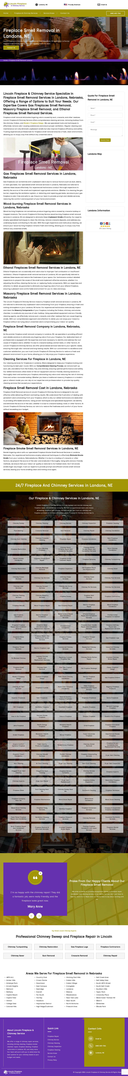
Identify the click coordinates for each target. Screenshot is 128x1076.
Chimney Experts (18, 781)
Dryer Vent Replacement (65, 781)
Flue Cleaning (18, 531)
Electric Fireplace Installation (42, 616)
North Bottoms (72, 1004)
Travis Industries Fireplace (89, 735)
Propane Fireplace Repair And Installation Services (18, 626)
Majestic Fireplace (89, 707)
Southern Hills (101, 989)
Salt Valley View (102, 980)
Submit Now (105, 140)
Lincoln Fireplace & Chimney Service (98, 1072)
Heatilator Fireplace (42, 707)
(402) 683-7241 (115, 13)
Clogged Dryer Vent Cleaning (18, 772)
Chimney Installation (112, 531)
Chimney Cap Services (42, 578)
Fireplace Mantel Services (112, 828)
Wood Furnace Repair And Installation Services (65, 615)
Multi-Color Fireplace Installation (65, 687)
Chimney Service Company (89, 772)
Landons (69, 989)
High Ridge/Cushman (44, 1006)
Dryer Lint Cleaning (65, 763)
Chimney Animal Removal (89, 745)
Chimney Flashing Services (18, 596)
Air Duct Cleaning (42, 763)
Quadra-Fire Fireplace (112, 716)
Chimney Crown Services (18, 578)
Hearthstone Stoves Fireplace (113, 735)
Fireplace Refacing (89, 559)
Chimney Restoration (18, 569)
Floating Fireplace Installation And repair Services (89, 828)
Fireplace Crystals (42, 688)
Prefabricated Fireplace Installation (112, 616)
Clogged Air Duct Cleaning (42, 772)
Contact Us (64, 13)
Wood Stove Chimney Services (18, 809)
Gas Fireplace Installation (18, 616)
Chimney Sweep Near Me (65, 790)
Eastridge (40, 989)
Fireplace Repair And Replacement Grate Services (42, 637)
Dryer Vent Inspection (112, 763)
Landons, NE (99, 1053)
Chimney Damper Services (42, 587)
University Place (102, 995)
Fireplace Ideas (18, 790)
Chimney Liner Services (18, 587)
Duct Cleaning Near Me (42, 790)
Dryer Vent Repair (42, 781)
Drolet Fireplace (18, 735)
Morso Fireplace (65, 735)
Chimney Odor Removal (42, 668)
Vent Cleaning (18, 763)
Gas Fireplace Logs (112, 638)
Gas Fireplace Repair (65, 605)
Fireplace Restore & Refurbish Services (42, 828)
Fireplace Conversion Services (89, 809)
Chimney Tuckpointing (112, 559)
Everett (39, 992)
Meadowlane (71, 995)
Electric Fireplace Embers (89, 677)
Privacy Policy (52, 1060)
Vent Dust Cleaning (89, 763)
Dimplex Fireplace (89, 716)
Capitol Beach (11, 995)
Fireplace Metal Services (18, 638)
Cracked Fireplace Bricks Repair (65, 828)
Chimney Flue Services (112, 578)
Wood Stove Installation (89, 799)
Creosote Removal (42, 531)
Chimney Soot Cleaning (18, 539)
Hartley (39, 998)
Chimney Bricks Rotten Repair (89, 658)
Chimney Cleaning (42, 523)
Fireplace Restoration (18, 549)
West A (99, 1001)
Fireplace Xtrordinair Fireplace (112, 725)
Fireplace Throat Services (18, 648)
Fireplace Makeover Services (65, 818)
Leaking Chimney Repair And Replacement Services (42, 658)
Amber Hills (10, 980)
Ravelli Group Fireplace (65, 745)
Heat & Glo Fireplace (18, 716)
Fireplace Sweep (65, 596)
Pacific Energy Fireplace (42, 725)
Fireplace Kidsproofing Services (89, 755)
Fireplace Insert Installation (18, 755)
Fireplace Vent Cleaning (89, 596)
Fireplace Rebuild (18, 605)
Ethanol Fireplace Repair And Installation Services (89, 615)
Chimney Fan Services (112, 587)
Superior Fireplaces (18, 698)
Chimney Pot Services (89, 587)
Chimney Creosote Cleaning (42, 539)
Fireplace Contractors (112, 596)
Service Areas (49, 13)
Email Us (104, 5)
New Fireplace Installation (112, 539)
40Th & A (9, 977)
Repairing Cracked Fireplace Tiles (65, 658)
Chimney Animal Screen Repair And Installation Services (89, 549)
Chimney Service (65, 523)
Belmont (9, 989)
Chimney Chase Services (65, 578)
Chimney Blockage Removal (42, 568)
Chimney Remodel (89, 818)
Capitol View (11, 998)
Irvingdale (70, 986)
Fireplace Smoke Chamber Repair (65, 559)
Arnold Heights (12, 986)
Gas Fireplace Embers (112, 677)
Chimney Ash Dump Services (65, 587)
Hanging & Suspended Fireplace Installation (112, 809)
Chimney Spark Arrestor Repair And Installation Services (65, 549)
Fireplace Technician (112, 790)
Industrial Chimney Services (112, 648)
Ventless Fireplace (65, 809)
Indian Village (71, 983)
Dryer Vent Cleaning (112, 755)
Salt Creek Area (102, 977)
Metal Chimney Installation (18, 559)
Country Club (41, 977)
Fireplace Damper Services (89, 638)
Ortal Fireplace (89, 725)
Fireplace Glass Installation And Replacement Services (42, 626)
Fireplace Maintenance (42, 799)
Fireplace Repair (65, 539)
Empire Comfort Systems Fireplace (18, 745)
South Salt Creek (102, 986)
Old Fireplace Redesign (89, 668)
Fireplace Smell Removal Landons (20, 60)
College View (11, 1004)
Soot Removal (65, 531)
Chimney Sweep (18, 523)
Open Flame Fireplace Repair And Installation (18, 818)
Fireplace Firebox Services (65, 638)
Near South (70, 1001)
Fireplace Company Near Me (18, 799)
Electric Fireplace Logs (42, 648)
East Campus (41, 986)
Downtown (40, 983)
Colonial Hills (11, 1006)
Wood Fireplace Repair (42, 605)
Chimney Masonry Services (42, 596)
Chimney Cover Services (89, 578)
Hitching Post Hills (73, 977)
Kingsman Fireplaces (89, 698)
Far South (40, 995)
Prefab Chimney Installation (65, 755)
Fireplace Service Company (65, 772)
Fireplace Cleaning (112, 523)
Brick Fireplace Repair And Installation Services (18, 828)
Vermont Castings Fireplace (112, 707)
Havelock (40, 1001)
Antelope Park (11, 983)
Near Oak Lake (72, 998)
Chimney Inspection (89, 523)
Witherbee (100, 1004)
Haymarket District (43, 1004)
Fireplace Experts (112, 772)
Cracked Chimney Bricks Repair (112, 658)
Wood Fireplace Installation (112, 605)
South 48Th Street (103, 983)
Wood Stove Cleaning (112, 799)
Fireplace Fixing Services (42, 809)
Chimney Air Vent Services (18, 687)
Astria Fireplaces (112, 698)
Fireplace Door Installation (65, 627)
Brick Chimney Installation (112, 549)
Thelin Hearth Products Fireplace (42, 745)
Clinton (9, 1001)
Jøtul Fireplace (18, 725)
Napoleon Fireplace (65, 707)
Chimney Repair (89, 531)
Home (5, 13)
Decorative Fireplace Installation (112, 781)
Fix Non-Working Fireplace (42, 549)
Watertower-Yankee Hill (105, 998)
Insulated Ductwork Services (112, 818)
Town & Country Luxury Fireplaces (65, 698)
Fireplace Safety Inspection (89, 781)
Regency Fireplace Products (112, 687)
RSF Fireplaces (18, 707)
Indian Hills (70, 980)
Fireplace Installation (89, 539)
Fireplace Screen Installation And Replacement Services (112, 745)
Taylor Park (100, 992)
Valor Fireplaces (42, 698)
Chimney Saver (112, 569)
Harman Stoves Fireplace (42, 716)
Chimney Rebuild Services (42, 755)
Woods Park (101, 1006)
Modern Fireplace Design (18, 677)
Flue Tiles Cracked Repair (65, 668)
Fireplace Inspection (65, 569)
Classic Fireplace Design (112, 668)
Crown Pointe (41, 980)
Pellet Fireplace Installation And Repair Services (89, 687)
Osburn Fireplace (65, 716)
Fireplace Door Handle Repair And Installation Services (89, 626)
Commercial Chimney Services (65, 648)
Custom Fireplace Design (42, 677)
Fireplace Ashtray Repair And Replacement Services (112, 626)
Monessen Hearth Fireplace (42, 735)
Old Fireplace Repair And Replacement (89, 568)
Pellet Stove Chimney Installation (65, 677)
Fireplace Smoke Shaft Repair (42, 559)
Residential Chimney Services (89, 648)
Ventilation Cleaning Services (42, 818)
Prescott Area (71, 1006)
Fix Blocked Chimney (18, 658)
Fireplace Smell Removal (18, 668)
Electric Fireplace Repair (89, 605)
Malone (69, 992)
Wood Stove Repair (65, 799)
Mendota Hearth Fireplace (65, 725)
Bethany (9, 992)
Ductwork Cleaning (89, 790)
